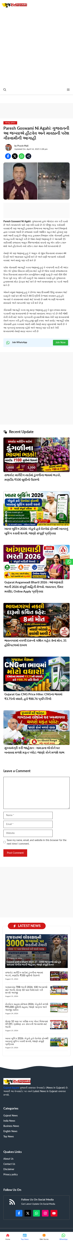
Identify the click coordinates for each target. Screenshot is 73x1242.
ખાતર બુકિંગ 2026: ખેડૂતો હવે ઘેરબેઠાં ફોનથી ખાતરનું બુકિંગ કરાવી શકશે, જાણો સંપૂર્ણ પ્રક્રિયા (26, 1041)
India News (9, 1121)
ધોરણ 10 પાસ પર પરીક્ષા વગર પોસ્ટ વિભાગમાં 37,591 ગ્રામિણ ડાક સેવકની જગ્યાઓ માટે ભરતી (26, 1024)
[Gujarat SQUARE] (14, 4)
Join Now (61, 342)
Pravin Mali (22, 146)
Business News (11, 1126)
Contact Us (9, 1164)
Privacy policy (10, 1174)
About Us (8, 1159)
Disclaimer (8, 1169)
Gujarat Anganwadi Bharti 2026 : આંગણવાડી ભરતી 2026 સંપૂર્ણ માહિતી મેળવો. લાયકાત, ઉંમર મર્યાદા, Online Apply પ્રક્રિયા (33, 587)
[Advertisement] (36, 47)
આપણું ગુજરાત (10, 123)
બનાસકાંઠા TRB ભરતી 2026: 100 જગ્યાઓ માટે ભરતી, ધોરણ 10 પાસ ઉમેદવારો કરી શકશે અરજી (26, 990)
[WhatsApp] (63, 1237)
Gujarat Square (11, 1088)
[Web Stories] (44, 1237)
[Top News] (24, 1237)
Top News (8, 1136)
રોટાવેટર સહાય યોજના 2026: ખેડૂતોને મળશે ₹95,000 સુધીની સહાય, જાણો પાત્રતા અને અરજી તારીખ (26, 1007)
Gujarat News (10, 1116)
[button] (5, 90)
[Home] (7, 1237)
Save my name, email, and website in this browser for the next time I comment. (36, 842)
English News (10, 1131)
